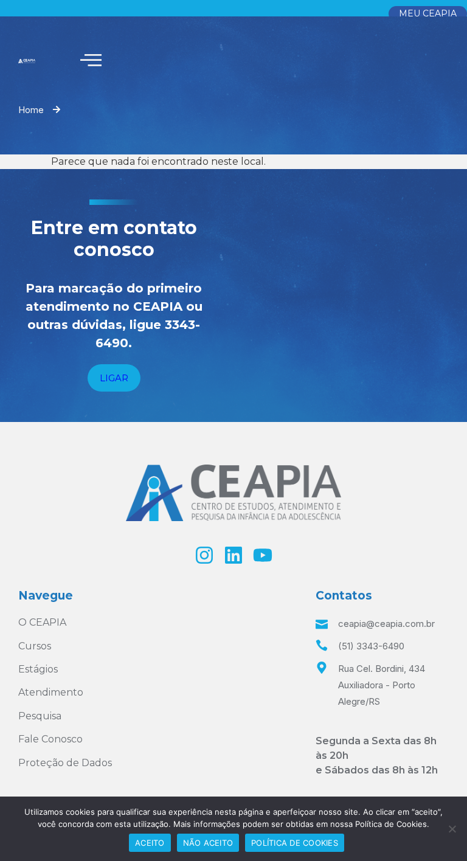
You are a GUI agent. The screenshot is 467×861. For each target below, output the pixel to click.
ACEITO (150, 843)
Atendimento (50, 692)
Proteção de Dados (65, 763)
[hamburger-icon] (91, 61)
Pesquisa (39, 716)
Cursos (34, 646)
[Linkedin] (233, 555)
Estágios (38, 669)
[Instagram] (204, 555)
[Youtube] (262, 555)
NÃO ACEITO (208, 843)
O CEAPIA (42, 622)
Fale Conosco (50, 739)
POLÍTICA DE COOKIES (294, 843)
